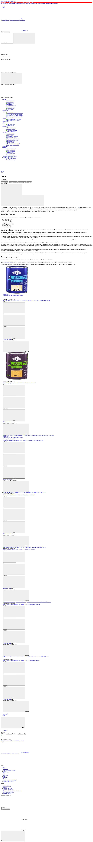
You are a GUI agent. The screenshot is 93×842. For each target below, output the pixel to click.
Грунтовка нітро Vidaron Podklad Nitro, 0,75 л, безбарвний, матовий (19, 549)
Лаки (4, 99)
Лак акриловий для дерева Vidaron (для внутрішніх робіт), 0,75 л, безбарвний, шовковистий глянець (26, 300)
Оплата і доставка (8, 3)
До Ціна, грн (15, 733)
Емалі (4, 147)
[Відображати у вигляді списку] (33, 200)
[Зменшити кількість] (14, 307)
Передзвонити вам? (5, 31)
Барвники (5, 146)
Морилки (5, 110)
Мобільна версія (25, 752)
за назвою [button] (29, 182)
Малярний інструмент (8, 157)
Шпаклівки (6, 121)
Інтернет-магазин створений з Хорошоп (10, 753)
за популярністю (4, 180)
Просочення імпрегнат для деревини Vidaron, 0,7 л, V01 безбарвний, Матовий (21, 604)
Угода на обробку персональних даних (32, 3)
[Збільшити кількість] (14, 320)
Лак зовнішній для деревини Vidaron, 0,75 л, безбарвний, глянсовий (19, 494)
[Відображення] (11, 189)
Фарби (4, 132)
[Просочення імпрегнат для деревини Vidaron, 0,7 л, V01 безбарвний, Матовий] (47, 602)
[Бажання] (46, 66)
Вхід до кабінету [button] (7, 786)
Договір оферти (54, 3)
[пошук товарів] (24, 38)
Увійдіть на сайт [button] (7, 339)
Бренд (23, 727)
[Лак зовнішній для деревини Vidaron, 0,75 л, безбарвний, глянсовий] (47, 492)
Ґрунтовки (5, 126)
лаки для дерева (9, 262)
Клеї (4, 122)
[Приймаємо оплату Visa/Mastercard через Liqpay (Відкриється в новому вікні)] (12, 740)
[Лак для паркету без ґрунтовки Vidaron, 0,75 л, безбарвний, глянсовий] (47, 366)
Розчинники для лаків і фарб (10, 156)
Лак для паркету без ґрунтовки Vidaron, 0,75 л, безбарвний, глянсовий (19, 382)
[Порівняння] (11, 78)
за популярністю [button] (4, 182)
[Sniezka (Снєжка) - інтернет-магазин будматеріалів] (7, 738)
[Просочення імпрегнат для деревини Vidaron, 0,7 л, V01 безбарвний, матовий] (47, 656)
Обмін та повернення (18, 3)
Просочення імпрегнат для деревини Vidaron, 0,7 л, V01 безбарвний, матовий (21, 660)
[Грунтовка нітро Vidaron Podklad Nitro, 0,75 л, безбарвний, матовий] (47, 547)
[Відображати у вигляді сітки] (11, 200)
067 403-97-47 (24, 30)
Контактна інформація (46, 3)
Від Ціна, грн (4, 733)
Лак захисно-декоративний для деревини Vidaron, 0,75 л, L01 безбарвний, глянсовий (23, 440)
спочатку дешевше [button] (13, 182)
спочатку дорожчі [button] (22, 182)
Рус (4, 7)
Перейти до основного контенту (8, 1)
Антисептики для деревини (9, 111)
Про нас (2, 3)
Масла (4, 118)
